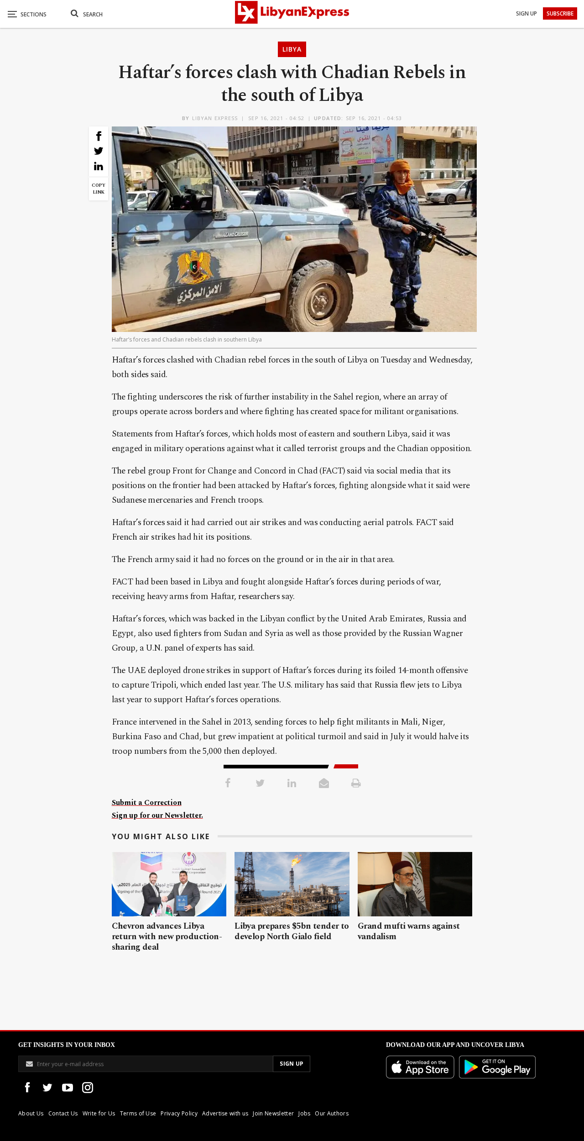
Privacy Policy (179, 1113)
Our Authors (332, 1113)
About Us (31, 1113)
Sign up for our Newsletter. (157, 815)
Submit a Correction (147, 802)
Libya (292, 49)
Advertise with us (225, 1113)
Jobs (304, 1113)
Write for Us (99, 1113)
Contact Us (63, 1113)
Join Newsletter (273, 1113)
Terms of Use (138, 1113)
